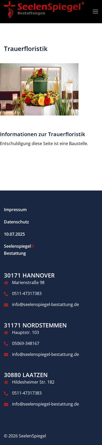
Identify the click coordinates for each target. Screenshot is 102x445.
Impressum (15, 209)
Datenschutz (16, 222)
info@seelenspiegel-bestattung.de (45, 304)
